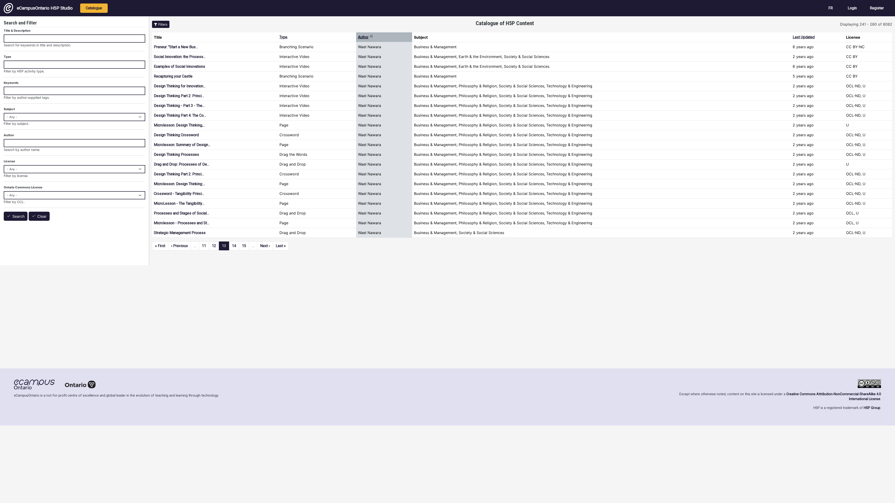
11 (204, 246)
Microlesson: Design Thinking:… (179, 184)
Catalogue (94, 8)
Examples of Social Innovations (179, 66)
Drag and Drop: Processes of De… (181, 164)
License (9, 161)
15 (244, 246)
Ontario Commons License (23, 187)
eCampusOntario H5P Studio (45, 8)
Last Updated (804, 37)
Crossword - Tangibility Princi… (179, 193)
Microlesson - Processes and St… (181, 223)
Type (283, 37)
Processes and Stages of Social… (181, 213)
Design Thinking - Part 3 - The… (179, 105)
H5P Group (872, 408)
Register (877, 8)
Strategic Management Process (180, 233)
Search (18, 216)
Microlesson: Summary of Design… (182, 145)
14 (234, 246)
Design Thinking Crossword (176, 135)
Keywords (11, 83)
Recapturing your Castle (173, 76)
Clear (42, 216)
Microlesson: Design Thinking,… (179, 125)
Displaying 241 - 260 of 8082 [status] (866, 24)
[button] (160, 24)
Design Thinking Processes (176, 154)
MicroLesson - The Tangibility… (179, 203)
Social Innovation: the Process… (180, 56)
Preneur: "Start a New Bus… (176, 47)
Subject (9, 109)
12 (214, 246)
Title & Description (17, 30)
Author (365, 37)
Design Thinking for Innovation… (180, 86)
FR (830, 8)
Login (852, 8)
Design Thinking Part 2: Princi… (179, 96)
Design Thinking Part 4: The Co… (180, 115)
